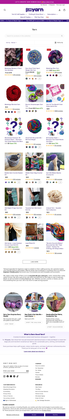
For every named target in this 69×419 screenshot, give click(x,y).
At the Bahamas (26, 182)
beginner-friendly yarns (11, 272)
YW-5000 (30, 147)
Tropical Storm (33, 217)
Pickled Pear (12, 182)
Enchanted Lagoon (26, 78)
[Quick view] (21, 64)
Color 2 (30, 111)
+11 (39, 78)
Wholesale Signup (40, 396)
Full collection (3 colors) (36, 111)
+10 (19, 112)
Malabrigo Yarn (29, 279)
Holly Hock (50, 75)
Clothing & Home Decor (36, 14)
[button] (9, 75)
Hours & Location (40, 365)
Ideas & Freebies (25, 17)
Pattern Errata (39, 393)
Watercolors (26, 147)
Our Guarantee (39, 368)
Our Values (38, 370)
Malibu (12, 252)
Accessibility (6, 391)
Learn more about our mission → (34, 351)
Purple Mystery (12, 112)
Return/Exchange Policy (9, 387)
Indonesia (6, 112)
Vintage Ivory (30, 182)
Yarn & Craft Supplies (18, 14)
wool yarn (44, 275)
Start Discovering (55, 327)
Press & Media (39, 374)
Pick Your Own (39, 17)
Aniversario (53, 75)
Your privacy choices (9, 398)
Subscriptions (51, 14)
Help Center (38, 387)
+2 (60, 182)
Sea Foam (9, 182)
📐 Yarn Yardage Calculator (42, 400)
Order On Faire (39, 398)
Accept (34, 415)
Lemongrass (15, 182)
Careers (37, 372)
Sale (47, 17)
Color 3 (33, 111)
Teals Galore (36, 217)
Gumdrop (33, 78)
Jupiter (56, 75)
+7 (18, 217)
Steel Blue (36, 182)
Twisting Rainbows (36, 78)
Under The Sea (9, 112)
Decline (55, 415)
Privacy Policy (46, 410)
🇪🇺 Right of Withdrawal (9, 400)
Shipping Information (9, 389)
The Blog (37, 389)
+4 (39, 217)
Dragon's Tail (30, 78)
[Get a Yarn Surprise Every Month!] (13, 302)
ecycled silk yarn (35, 275)
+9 (60, 75)
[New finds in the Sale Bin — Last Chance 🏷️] (34, 302)
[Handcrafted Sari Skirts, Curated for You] (56, 302)
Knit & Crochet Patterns (41, 391)
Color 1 (26, 111)
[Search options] (62, 36)
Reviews (37, 377)
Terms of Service (7, 396)
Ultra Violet (6, 182)
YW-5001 (33, 147)
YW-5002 (36, 147)
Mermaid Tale (15, 252)
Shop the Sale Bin (33, 322)
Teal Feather (47, 75)
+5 (39, 147)
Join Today (9, 324)
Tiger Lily (15, 112)
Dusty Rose (33, 182)
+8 (18, 182)
